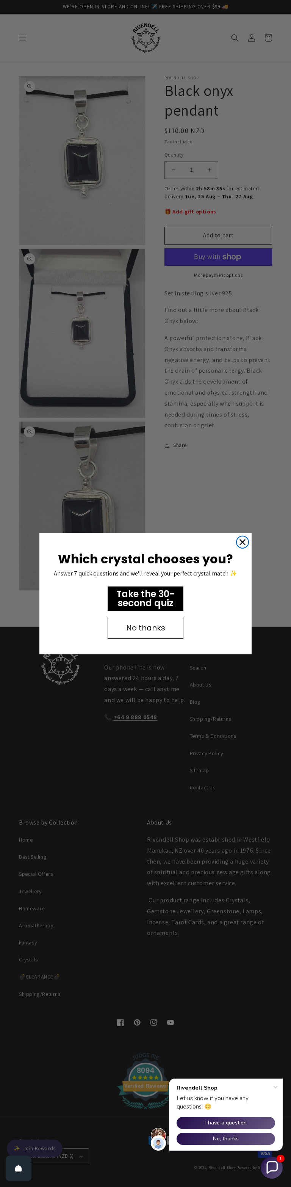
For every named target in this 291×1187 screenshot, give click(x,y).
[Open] (18, 1168)
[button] (272, 1168)
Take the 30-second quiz (145, 598)
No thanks (145, 628)
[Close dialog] (242, 542)
